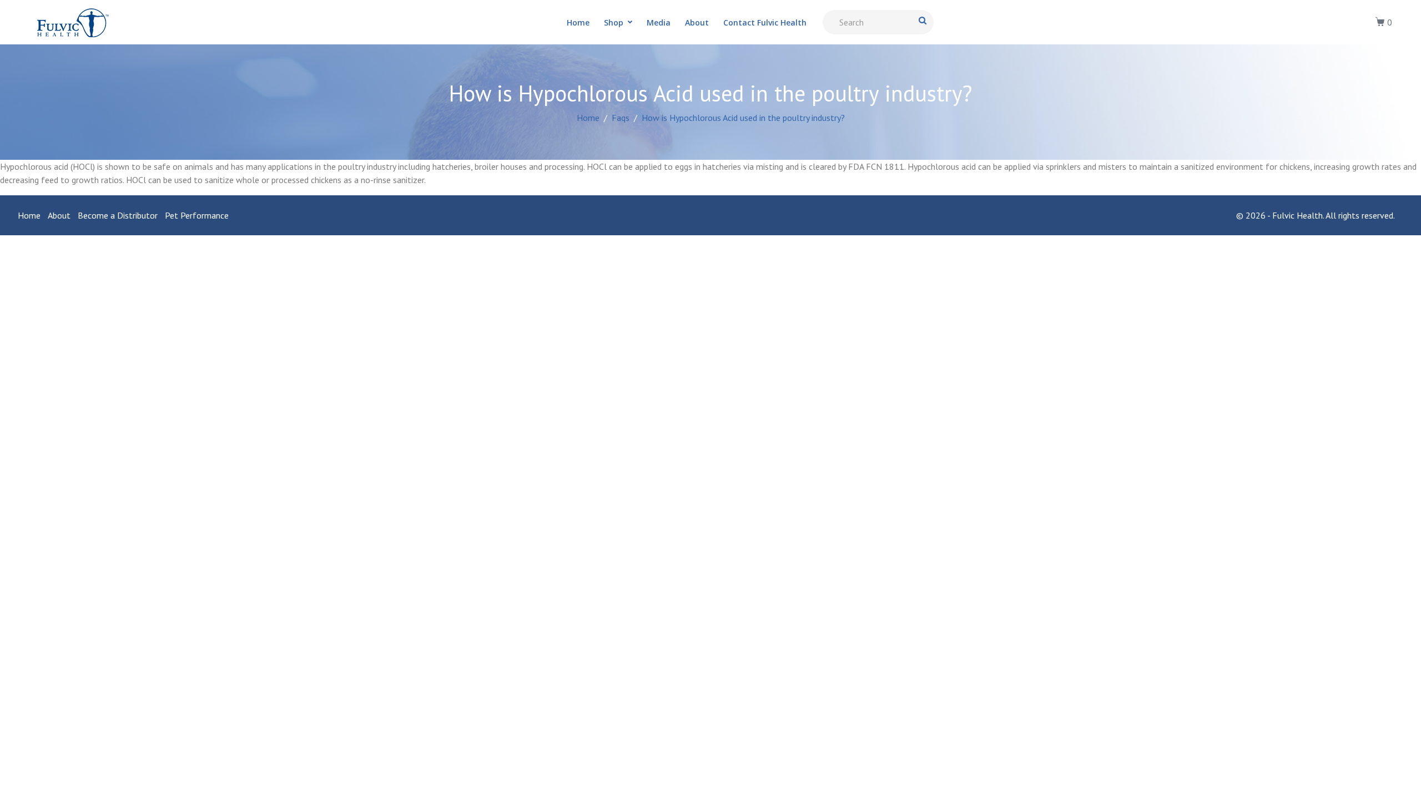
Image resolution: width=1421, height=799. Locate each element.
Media (659, 22)
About (697, 22)
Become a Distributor (118, 215)
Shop (613, 22)
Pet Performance (197, 215)
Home (578, 22)
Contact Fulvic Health (765, 22)
